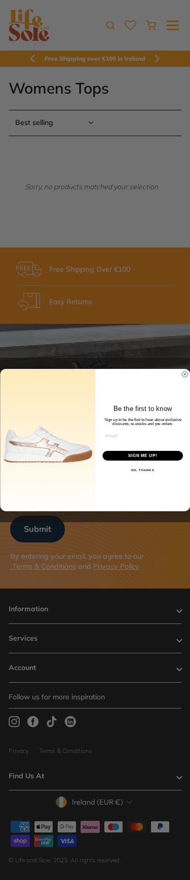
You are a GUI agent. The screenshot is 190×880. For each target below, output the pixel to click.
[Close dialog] (185, 374)
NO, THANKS (142, 470)
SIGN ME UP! (142, 455)
